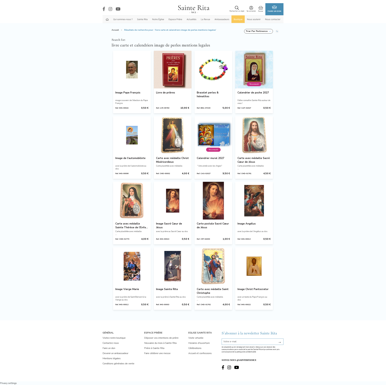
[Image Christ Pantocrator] (254, 266)
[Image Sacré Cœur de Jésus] (172, 201)
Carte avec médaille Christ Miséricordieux (172, 160)
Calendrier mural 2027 (210, 158)
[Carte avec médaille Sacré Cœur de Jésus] (254, 135)
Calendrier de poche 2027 (253, 92)
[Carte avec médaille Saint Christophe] (213, 266)
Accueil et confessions (200, 353)
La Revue (205, 19)
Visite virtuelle (195, 338)
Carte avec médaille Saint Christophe (213, 291)
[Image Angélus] (254, 201)
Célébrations (194, 348)
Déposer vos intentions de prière (161, 338)
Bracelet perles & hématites (207, 94)
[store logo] (194, 9)
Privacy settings (8, 383)
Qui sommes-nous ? (123, 19)
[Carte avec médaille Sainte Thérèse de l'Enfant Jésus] (132, 201)
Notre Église (158, 19)
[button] (258, 31)
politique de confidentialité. (246, 352)
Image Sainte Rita (167, 289)
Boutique (238, 19)
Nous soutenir (254, 19)
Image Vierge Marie (127, 289)
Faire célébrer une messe (157, 353)
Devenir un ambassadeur (115, 353)
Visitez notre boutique (114, 338)
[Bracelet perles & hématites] (213, 69)
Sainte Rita (142, 19)
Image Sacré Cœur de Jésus (169, 225)
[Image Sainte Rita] (172, 266)
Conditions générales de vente (118, 363)
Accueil (115, 30)
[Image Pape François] (132, 69)
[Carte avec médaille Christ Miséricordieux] (172, 135)
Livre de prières (165, 92)
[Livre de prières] (172, 69)
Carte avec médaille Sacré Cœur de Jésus (253, 160)
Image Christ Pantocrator (253, 289)
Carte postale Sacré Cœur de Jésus (213, 225)
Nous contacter (272, 19)
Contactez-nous (111, 343)
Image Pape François (127, 92)
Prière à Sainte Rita (154, 348)
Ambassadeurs (222, 19)
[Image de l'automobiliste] (132, 135)
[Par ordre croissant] (277, 31)
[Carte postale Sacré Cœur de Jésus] (213, 201)
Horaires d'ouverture (199, 343)
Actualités (191, 19)
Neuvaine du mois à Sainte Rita (160, 343)
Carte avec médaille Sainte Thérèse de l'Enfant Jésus (132, 225)
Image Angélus (246, 223)
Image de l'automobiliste (130, 158)
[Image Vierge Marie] (132, 266)
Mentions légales (112, 358)
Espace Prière (175, 19)
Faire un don (274, 11)
